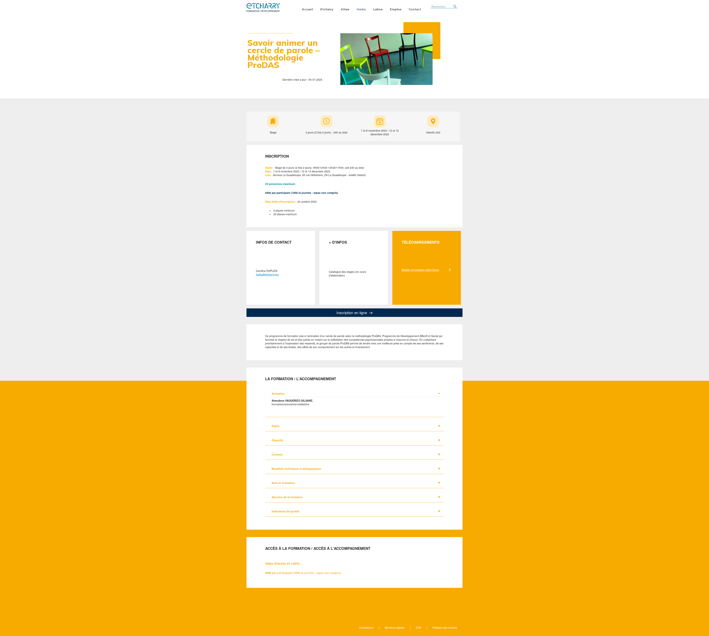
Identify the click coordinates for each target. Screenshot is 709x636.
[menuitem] (307, 9)
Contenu (277, 454)
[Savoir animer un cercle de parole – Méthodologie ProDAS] (386, 59)
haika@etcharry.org (267, 274)
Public (276, 426)
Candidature (366, 627)
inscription (277, 156)
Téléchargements (420, 242)
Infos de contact (274, 242)
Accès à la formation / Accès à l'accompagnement (317, 548)
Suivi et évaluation (283, 483)
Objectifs (277, 440)
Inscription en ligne (351, 312)
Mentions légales (395, 627)
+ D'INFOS (338, 242)
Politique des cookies (444, 627)
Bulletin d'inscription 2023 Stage (420, 270)
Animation (278, 393)
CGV (418, 627)
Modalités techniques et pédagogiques (296, 468)
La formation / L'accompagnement (300, 379)
